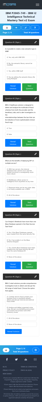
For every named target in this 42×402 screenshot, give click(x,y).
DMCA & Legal (26, 370)
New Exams (7, 374)
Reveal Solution (13, 87)
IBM (8, 13)
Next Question (29, 87)
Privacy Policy (9, 370)
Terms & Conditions (29, 367)
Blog (5, 367)
